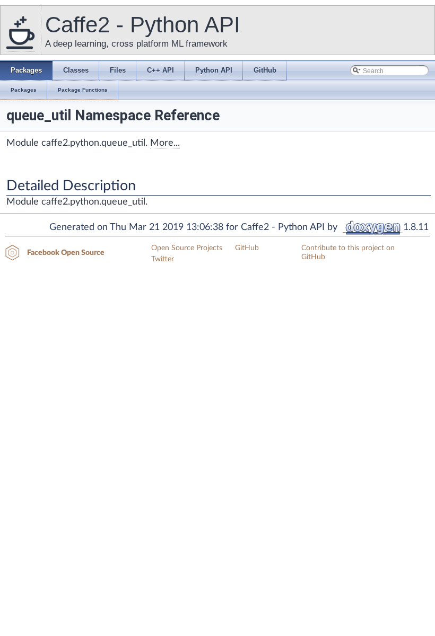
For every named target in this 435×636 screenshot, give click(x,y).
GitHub (247, 248)
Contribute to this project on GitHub (348, 252)
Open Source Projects (186, 248)
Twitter (162, 259)
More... (165, 143)
